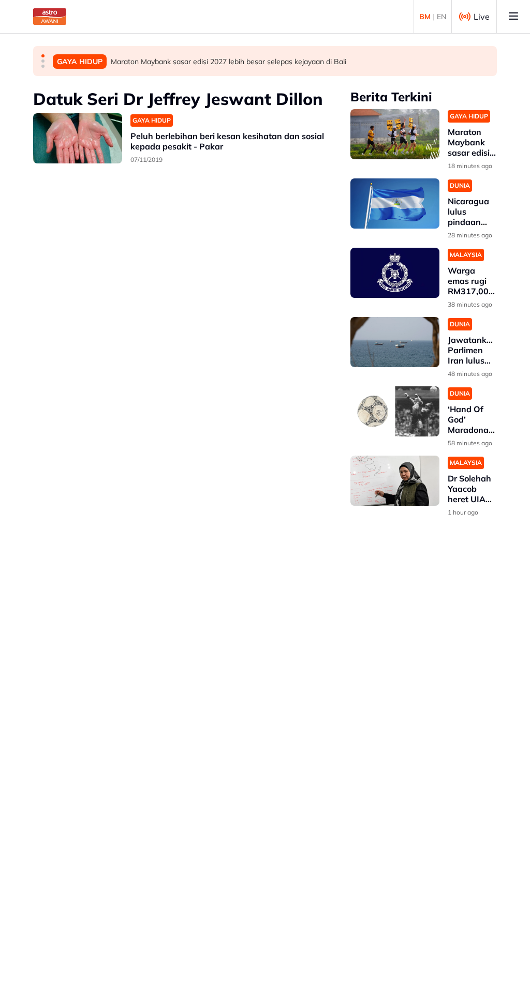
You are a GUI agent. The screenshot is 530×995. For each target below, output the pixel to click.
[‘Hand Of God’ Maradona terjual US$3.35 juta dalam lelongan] (394, 411)
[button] (43, 55)
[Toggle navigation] (513, 16)
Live (482, 16)
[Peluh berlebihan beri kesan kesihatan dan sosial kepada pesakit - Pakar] (77, 138)
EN (441, 16)
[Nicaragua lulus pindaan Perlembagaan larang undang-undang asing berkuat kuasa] (394, 203)
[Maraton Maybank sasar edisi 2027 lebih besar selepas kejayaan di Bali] (394, 134)
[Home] (49, 16)
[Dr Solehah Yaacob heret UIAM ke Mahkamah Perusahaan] (394, 481)
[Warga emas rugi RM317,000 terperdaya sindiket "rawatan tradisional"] (394, 273)
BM (425, 16)
